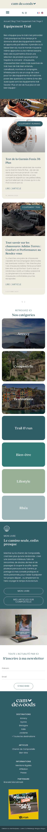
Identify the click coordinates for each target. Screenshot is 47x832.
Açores (23, 722)
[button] (7, 12)
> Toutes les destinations (23, 736)
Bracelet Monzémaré (13, 782)
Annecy (23, 718)
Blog (13, 21)
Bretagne (23, 725)
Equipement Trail (28, 21)
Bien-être (23, 752)
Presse (23, 772)
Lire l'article (13, 188)
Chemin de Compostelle (23, 749)
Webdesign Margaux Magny (36, 829)
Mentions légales (23, 765)
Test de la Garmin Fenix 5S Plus (23, 161)
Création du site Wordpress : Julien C (13, 829)
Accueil (7, 21)
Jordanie (23, 733)
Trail (18, 21)
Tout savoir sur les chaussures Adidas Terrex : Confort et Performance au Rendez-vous (23, 248)
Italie (23, 729)
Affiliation (23, 769)
